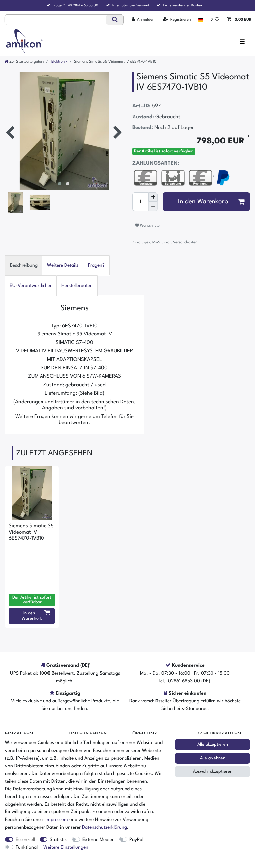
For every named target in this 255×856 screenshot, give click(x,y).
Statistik (58, 839)
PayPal (136, 839)
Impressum (56, 819)
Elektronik (58, 62)
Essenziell (25, 839)
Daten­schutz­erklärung (104, 827)
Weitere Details (62, 265)
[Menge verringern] (153, 206)
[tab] (23, 265)
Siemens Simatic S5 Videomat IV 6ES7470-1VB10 (31, 532)
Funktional (27, 847)
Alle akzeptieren (212, 744)
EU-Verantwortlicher (31, 285)
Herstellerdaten (77, 285)
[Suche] (114, 20)
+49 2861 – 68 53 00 (82, 5)
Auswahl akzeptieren (212, 771)
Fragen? (96, 265)
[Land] (200, 19)
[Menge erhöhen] (153, 197)
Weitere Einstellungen (65, 847)
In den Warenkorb (203, 201)
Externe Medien (98, 839)
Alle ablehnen (212, 758)
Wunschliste (149, 226)
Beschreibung (24, 265)
